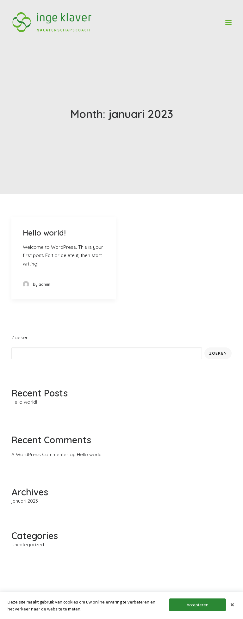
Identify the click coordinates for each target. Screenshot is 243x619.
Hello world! (44, 232)
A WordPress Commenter (39, 454)
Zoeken (19, 337)
